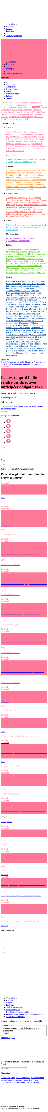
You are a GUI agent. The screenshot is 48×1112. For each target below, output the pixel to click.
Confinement (21, 325)
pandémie (5, 1080)
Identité (25, 170)
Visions (31, 209)
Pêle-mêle (10, 177)
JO (39, 103)
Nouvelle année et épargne (34, 214)
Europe (14, 295)
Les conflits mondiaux (10, 103)
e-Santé (33, 284)
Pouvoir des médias (16, 112)
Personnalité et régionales (33, 184)
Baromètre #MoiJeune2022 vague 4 (20, 272)
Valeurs (32, 170)
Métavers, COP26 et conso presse (24, 340)
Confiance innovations (21, 290)
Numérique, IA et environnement (29, 353)
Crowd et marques (19, 198)
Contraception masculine (24, 339)
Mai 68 (4, 114)
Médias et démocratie (34, 351)
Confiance (35, 290)
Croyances (31, 159)
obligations (5, 409)
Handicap (30, 281)
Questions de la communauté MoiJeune (22, 187)
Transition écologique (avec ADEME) (21, 297)
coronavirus (5, 1077)
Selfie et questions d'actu (21, 314)
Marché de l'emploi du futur (30, 344)
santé (13, 1077)
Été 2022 (42, 187)
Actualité (21, 362)
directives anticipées (9, 406)
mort (41, 406)
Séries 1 (9, 202)
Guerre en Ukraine (13, 141)
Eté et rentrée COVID (27, 316)
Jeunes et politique (21, 256)
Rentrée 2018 (19, 173)
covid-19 (19, 1077)
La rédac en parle (8, 411)
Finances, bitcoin (27, 202)
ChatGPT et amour (8, 107)
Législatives (40, 272)
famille (20, 406)
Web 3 (28, 341)
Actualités (5, 105)
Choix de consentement (15, 1017)
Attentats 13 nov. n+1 (15, 132)
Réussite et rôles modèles (33, 348)
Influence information (16, 114)
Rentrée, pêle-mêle (19, 119)
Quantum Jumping (34, 268)
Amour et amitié (27, 189)
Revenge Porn (24, 241)
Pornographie (11, 288)
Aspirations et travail (14, 184)
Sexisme (38, 293)
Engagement (22, 318)
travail (33, 1077)
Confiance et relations (26, 288)
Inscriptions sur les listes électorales (20, 252)
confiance (30, 1082)
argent (29, 1080)
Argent (9, 198)
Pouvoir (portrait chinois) (16, 300)
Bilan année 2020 (25, 323)
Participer (10, 31)
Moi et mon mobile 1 (32, 205)
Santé (17, 216)
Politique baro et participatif (17, 261)
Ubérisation (39, 202)
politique (26, 1077)
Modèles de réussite (14, 348)
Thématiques (11, 24)
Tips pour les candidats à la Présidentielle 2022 (26, 264)
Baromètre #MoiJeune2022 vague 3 (20, 270)
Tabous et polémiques (23, 177)
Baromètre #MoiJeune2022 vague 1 (20, 263)
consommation (19, 1082)
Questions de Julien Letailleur (18, 225)
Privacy (9, 238)
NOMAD (18, 162)
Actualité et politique (34, 259)
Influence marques (31, 200)
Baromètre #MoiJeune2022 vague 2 (24, 266)
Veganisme (22, 209)
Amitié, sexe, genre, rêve (16, 159)
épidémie (40, 1077)
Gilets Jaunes (41, 112)
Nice (36, 117)
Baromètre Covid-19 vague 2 (19, 304)
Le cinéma (10, 216)
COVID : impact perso (36, 318)
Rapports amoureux (28, 175)
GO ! (6, 1034)
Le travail (10, 284)
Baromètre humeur (33, 173)
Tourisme (19, 205)
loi (38, 406)
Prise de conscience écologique (19, 110)
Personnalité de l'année (28, 103)
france (36, 1082)
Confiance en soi (13, 175)
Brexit (40, 117)
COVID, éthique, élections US (18, 321)
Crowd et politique (13, 249)
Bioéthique (34, 286)
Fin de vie (36, 107)
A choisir (40, 175)
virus (25, 1080)
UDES (10, 162)
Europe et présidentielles (16, 259)
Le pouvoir (41, 297)
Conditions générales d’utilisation (19, 1012)
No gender (25, 286)
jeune (34, 406)
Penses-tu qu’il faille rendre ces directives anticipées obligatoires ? (23, 363)
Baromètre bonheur (14, 170)
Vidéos (9, 29)
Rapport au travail (24, 107)
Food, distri (10, 205)
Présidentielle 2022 (36, 261)
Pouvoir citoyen (35, 256)
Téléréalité (18, 330)
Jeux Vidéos (30, 293)
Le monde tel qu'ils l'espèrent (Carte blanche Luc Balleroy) (24, 333)
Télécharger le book (14, 35)
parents (13, 409)
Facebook (31, 238)
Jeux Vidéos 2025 (27, 216)
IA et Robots (39, 281)
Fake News (29, 114)
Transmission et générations (28, 180)
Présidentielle (41, 270)
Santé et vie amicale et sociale (18, 327)
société (35, 1080)
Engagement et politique (31, 249)
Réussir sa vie (35, 346)
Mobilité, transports (22, 284)
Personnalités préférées (15, 293)
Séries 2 (16, 202)
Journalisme (11, 325)
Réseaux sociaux (19, 238)
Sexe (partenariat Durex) (26, 337)
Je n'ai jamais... (36, 182)
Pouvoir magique (29, 162)
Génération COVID (21, 311)
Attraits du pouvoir (22, 182)
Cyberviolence (12, 241)
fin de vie (27, 406)
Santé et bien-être (13, 189)
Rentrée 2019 (29, 112)
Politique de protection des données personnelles (25, 1014)
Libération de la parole (36, 325)
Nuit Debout (6, 119)
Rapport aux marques (14, 200)
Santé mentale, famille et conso (30, 105)
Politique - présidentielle (25, 254)
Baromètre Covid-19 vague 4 (27, 307)
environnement (7, 1082)
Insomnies (25, 346)
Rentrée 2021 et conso (27, 211)
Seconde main (17, 214)
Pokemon (37, 198)
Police (35, 323)
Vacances (13, 105)
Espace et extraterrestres (15, 281)
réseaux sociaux (15, 1080)
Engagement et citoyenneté (28, 295)
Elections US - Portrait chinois (21, 117)
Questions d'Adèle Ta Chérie (22, 227)
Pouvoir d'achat (12, 144)
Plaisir (22, 351)
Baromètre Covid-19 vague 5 (18, 309)
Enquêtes (10, 26)
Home (3, 362)
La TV (30, 198)
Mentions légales (13, 1010)
